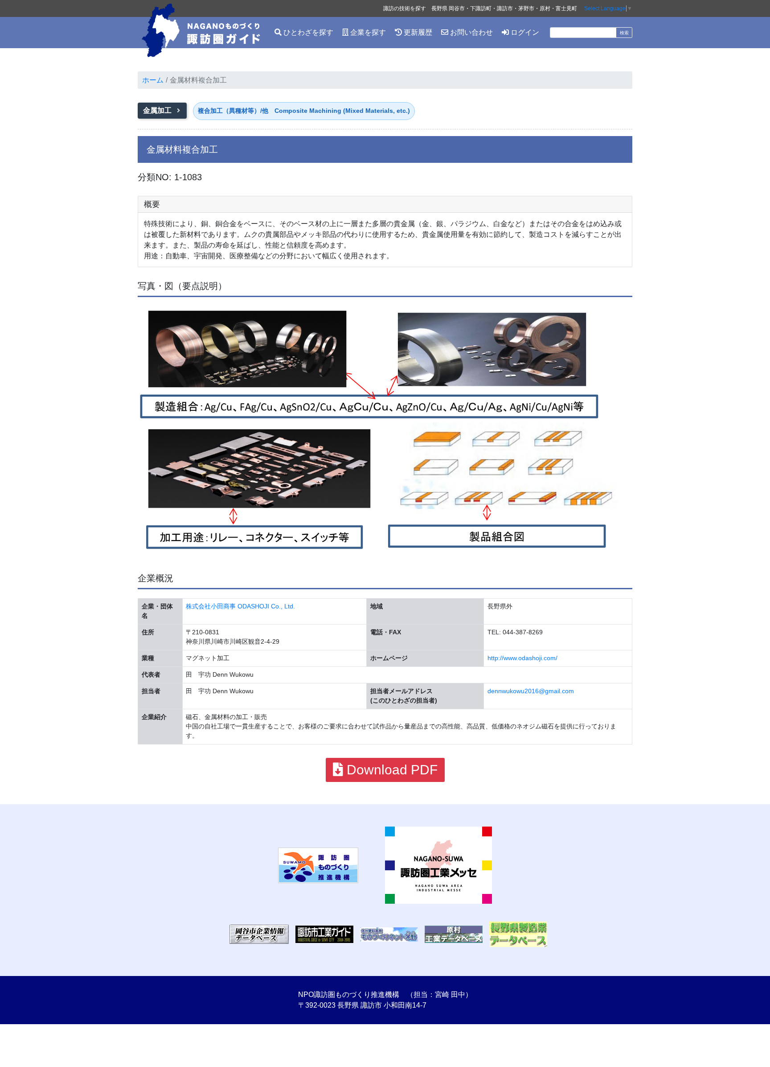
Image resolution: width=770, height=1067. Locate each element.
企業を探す (367, 32)
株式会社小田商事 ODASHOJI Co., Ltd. (240, 606)
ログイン (524, 32)
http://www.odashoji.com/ (522, 658)
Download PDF (390, 769)
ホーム (153, 80)
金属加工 (158, 110)
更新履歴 (417, 32)
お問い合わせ (470, 32)
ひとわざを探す (307, 32)
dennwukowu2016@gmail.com (530, 691)
